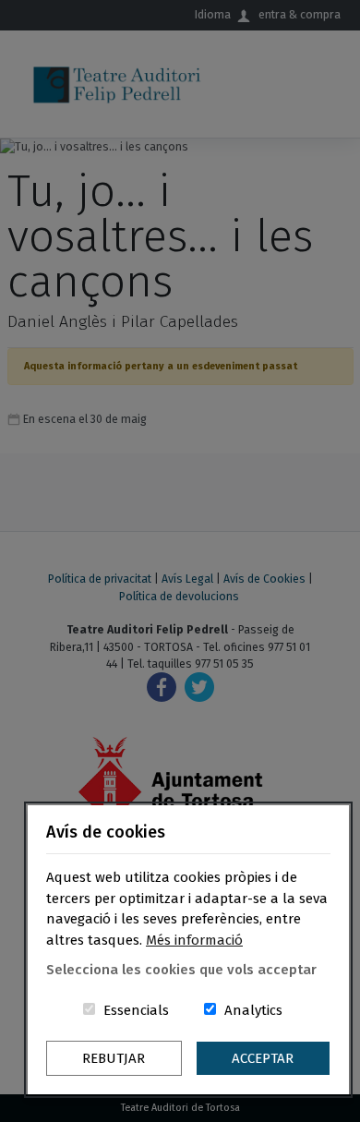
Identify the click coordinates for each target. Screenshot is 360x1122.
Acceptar (263, 1058)
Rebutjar (113, 1058)
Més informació (194, 940)
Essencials (136, 1010)
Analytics (253, 1010)
